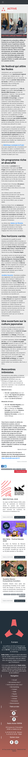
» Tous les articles (20, 471)
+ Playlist (14, 694)
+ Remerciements (14, 703)
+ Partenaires (14, 701)
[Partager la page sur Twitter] (5, 466)
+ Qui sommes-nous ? (14, 682)
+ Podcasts (14, 696)
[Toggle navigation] (3, 2)
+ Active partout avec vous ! (14, 684)
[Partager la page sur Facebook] (2, 466)
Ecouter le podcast (19, 517)
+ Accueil (14, 680)
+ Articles (14, 698)
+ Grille (14, 691)
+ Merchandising (14, 687)
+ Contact (14, 689)
